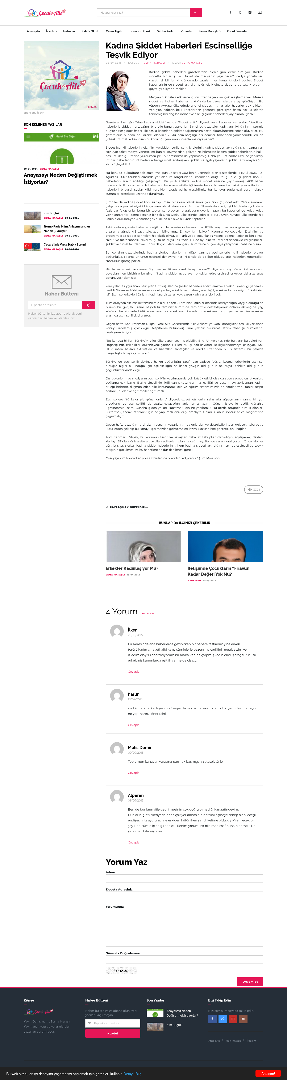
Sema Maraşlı (208, 31)
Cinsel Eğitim (115, 31)
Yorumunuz (115, 907)
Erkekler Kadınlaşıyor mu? (132, 568)
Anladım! (268, 1073)
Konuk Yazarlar (237, 31)
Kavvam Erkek (141, 31)
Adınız (111, 872)
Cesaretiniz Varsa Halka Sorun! (65, 244)
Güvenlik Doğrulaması (123, 953)
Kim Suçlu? (51, 213)
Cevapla (134, 671)
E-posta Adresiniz (119, 889)
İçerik (50, 31)
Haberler (69, 31)
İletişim (251, 1040)
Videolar (186, 31)
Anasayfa (33, 31)
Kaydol (112, 1033)
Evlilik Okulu (90, 31)
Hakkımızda (233, 1040)
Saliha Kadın (165, 31)
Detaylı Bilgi (133, 1073)
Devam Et (250, 981)
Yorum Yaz (148, 613)
